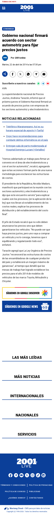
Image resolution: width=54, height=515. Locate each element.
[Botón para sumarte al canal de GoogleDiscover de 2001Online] (27, 293)
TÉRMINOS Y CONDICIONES (13, 485)
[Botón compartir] (5, 74)
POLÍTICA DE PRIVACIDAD (40, 485)
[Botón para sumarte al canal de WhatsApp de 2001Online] (38, 83)
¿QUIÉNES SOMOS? (16, 498)
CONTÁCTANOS (36, 498)
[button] (12, 74)
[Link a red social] (10, 475)
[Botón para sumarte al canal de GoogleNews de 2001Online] (27, 306)
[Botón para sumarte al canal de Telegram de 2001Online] (43, 83)
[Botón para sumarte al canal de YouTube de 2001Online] (48, 83)
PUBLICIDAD (34, 491)
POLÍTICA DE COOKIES (15, 491)
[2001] (27, 8)
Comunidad (8, 29)
